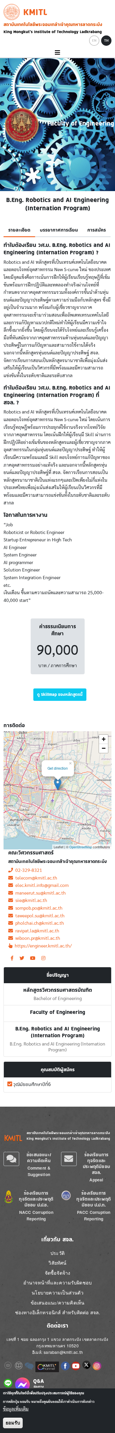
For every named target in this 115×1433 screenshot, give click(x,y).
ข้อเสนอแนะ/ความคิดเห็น (39, 1157)
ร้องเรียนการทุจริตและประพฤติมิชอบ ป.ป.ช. (36, 1199)
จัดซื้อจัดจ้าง (57, 1272)
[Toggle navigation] (57, 52)
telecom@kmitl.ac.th (35, 878)
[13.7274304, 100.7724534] (57, 784)
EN (94, 40)
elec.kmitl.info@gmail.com (41, 885)
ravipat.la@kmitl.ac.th (36, 931)
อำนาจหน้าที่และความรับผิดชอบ (57, 1282)
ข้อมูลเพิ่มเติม (16, 1409)
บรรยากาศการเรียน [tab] (59, 230)
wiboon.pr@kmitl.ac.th (36, 938)
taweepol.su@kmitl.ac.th (39, 915)
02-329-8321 (27, 870)
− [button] (104, 748)
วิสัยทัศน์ (57, 1262)
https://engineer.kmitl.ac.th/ (42, 946)
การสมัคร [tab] (96, 230)
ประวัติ (57, 1253)
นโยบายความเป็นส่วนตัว (57, 1292)
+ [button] (104, 739)
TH (106, 40)
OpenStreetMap (80, 846)
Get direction (57, 768)
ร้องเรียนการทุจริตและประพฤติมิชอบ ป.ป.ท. (93, 1199)
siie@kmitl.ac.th (30, 900)
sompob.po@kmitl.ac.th (38, 908)
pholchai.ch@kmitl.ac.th (38, 923)
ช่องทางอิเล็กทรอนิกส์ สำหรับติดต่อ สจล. (57, 1312)
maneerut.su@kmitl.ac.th (39, 893)
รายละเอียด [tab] (19, 230)
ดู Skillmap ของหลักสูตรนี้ (60, 694)
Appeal (96, 1180)
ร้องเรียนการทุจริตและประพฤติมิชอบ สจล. (96, 1163)
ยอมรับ (13, 1422)
